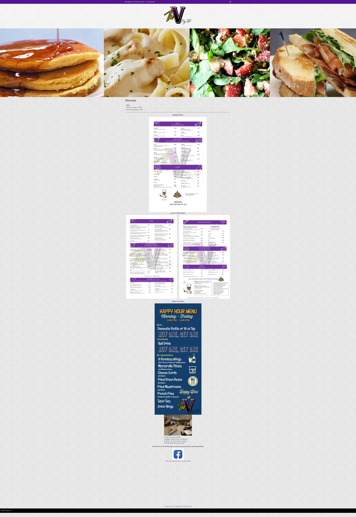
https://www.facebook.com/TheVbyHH (178, 461)
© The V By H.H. (6, 510)
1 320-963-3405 (150, 2)
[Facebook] (230, 2)
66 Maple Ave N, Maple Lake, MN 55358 (178, 506)
